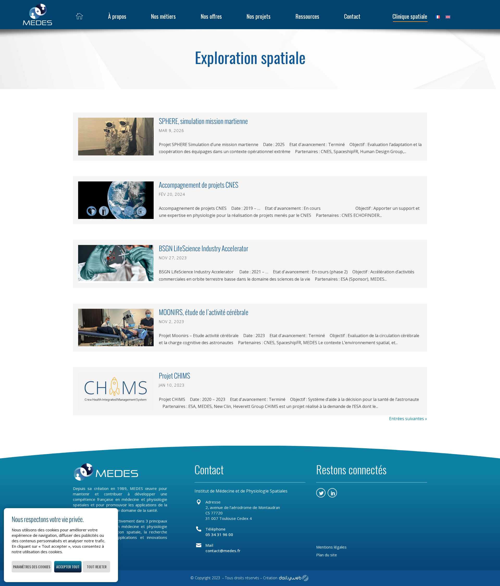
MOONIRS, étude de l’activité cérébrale (203, 312)
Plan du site (326, 555)
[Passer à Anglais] (448, 16)
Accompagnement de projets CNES (198, 185)
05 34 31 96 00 (219, 534)
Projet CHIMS (174, 375)
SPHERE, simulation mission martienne (203, 121)
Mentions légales (331, 547)
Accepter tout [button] (67, 566)
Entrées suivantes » (408, 418)
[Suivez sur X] (321, 492)
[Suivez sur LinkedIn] (332, 492)
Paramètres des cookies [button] (31, 566)
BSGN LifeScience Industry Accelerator (203, 248)
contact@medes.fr (222, 550)
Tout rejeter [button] (97, 566)
